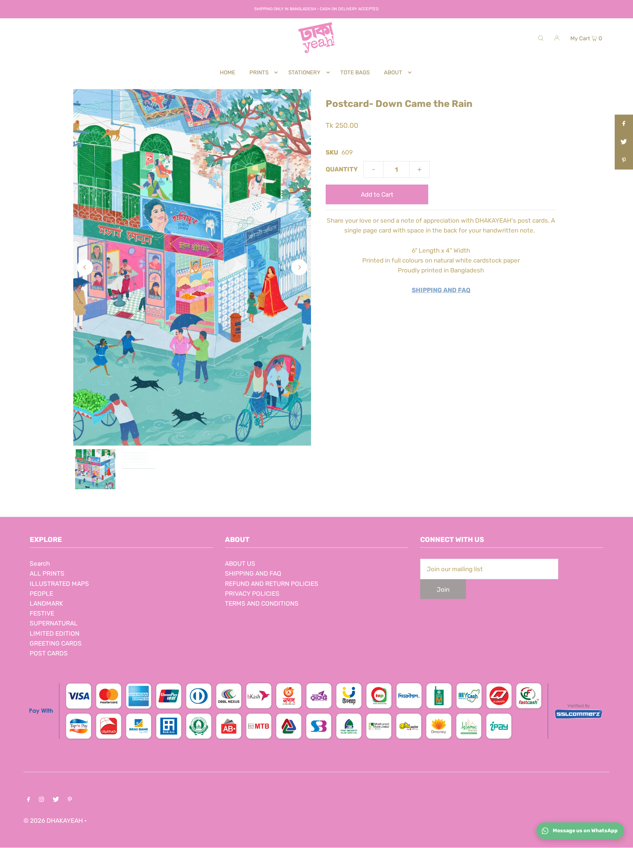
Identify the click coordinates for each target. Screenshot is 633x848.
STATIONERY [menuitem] (304, 72)
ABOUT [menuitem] (393, 72)
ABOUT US (240, 563)
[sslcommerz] (316, 743)
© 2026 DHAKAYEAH (53, 820)
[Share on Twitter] (624, 142)
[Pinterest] (70, 800)
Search (40, 563)
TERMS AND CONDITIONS (262, 603)
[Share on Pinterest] (624, 160)
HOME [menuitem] (227, 72)
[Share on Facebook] (624, 124)
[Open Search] (540, 37)
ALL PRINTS (47, 573)
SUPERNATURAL (54, 623)
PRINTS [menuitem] (259, 72)
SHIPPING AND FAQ (253, 573)
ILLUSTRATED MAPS (59, 583)
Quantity (342, 169)
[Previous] (85, 267)
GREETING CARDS (56, 643)
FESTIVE (42, 613)
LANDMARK (46, 603)
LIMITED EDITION (54, 633)
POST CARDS (49, 653)
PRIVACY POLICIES (252, 593)
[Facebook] (28, 800)
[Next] (299, 267)
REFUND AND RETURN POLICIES (271, 583)
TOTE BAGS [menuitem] (355, 72)
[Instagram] (41, 800)
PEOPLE (41, 593)
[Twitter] (56, 800)
